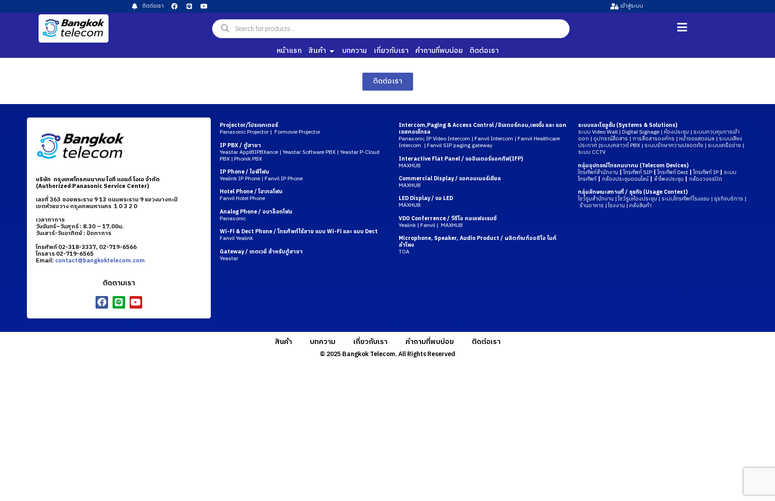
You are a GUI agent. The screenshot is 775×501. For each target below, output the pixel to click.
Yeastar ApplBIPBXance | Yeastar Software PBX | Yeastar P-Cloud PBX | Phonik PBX (299, 152)
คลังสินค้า (640, 205)
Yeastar (261, 255)
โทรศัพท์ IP (705, 172)
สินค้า (283, 342)
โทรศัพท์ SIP (637, 172)
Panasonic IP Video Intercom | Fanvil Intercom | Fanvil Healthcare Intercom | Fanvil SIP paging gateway (479, 142)
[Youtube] (204, 6)
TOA (404, 252)
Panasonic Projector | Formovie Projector (270, 128)
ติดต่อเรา (486, 342)
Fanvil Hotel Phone (251, 195)
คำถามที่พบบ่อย (429, 342)
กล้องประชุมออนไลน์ (625, 179)
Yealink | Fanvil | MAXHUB (447, 222)
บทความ (322, 342)
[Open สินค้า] (331, 51)
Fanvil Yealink (299, 235)
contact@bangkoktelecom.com (100, 261)
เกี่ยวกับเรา (370, 342)
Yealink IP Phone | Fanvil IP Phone (261, 175)
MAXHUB (410, 165)
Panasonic (256, 215)
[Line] (189, 6)
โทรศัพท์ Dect (672, 172)
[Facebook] (174, 6)
